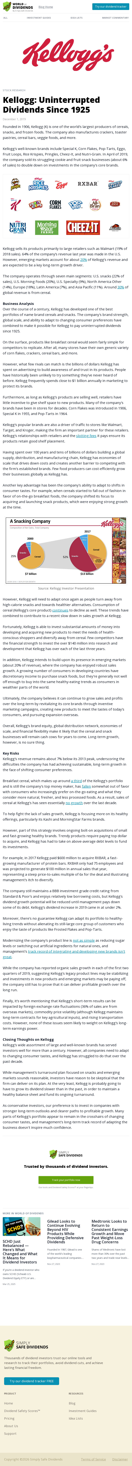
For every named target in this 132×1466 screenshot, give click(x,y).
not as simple (84, 940)
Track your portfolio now (66, 1180)
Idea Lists (76, 17)
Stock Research (14, 90)
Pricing (9, 1418)
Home (8, 1403)
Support (10, 1433)
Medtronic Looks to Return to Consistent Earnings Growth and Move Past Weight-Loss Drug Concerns (110, 1231)
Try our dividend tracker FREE (32, 1381)
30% (120, 287)
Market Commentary (115, 17)
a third (76, 780)
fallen (86, 786)
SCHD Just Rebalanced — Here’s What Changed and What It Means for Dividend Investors (20, 1251)
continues (60, 610)
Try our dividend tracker (110, 6)
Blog (72, 1403)
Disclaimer (120, 1459)
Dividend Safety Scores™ (22, 1411)
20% (83, 259)
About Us (11, 1426)
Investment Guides (39, 17)
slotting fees (86, 435)
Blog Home (45, 7)
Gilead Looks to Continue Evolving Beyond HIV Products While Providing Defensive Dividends (65, 1231)
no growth (74, 802)
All (5, 17)
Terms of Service (93, 1459)
